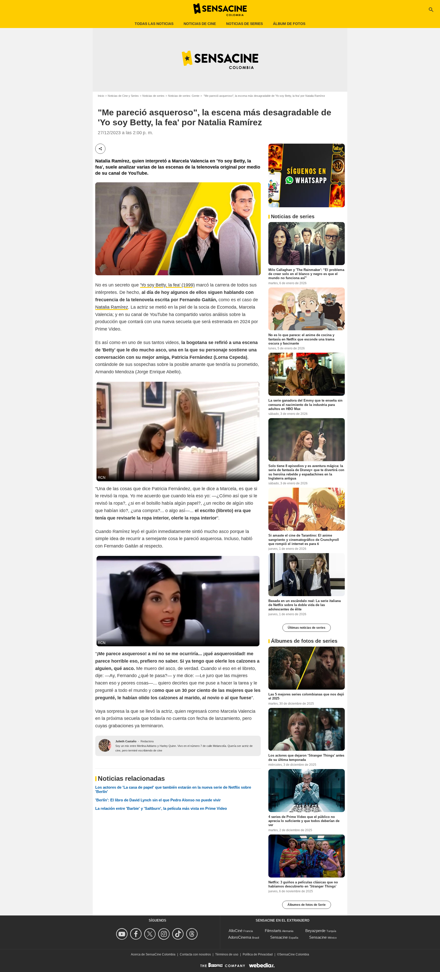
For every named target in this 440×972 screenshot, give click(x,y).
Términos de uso (226, 954)
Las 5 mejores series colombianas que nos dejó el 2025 (306, 696)
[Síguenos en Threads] (192, 934)
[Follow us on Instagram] (164, 934)
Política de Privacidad (258, 954)
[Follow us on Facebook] (136, 934)
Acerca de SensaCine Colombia (153, 954)
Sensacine (279, 937)
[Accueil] (219, 9)
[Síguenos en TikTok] (178, 934)
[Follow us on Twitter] (150, 934)
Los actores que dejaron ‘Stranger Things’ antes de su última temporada (306, 757)
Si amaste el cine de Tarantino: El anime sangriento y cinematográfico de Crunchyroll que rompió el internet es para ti (303, 539)
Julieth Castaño (125, 741)
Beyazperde (315, 930)
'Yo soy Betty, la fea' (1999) (167, 285)
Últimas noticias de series (306, 627)
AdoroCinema (239, 937)
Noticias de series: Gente (183, 95)
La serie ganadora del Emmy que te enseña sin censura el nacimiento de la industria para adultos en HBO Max (305, 405)
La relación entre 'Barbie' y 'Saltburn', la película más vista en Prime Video (161, 808)
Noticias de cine (200, 24)
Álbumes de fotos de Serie (306, 905)
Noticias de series (244, 24)
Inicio (101, 95)
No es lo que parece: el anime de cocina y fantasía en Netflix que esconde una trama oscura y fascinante (301, 339)
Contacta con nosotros (195, 954)
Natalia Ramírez (111, 307)
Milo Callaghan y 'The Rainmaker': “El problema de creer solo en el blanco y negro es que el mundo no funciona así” (306, 274)
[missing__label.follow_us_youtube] (122, 934)
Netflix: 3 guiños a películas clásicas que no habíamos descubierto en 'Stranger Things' (303, 884)
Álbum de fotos (289, 24)
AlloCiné (235, 930)
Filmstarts (273, 930)
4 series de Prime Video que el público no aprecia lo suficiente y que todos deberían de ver (303, 821)
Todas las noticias (154, 24)
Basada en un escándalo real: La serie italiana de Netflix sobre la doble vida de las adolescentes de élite (304, 605)
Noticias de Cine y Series (123, 95)
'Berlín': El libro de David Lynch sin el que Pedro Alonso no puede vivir (158, 800)
